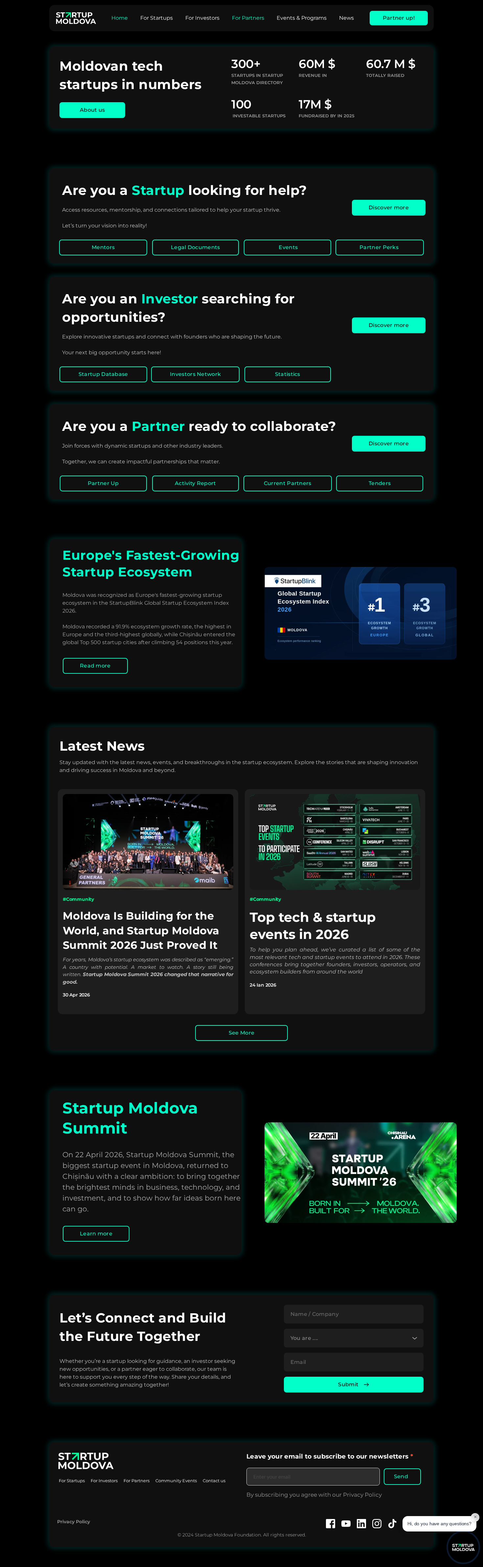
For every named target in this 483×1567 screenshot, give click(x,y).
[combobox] (354, 1338)
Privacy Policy (73, 1522)
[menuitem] (119, 18)
